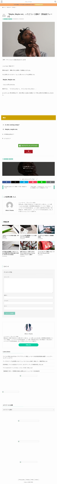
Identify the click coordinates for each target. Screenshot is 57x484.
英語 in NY (6, 159)
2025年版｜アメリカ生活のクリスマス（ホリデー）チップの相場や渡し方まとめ (23, 364)
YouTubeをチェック (38, 4)
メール (6, 300)
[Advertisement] (28, 104)
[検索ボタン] (55, 1)
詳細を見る (28, 344)
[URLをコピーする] (50, 182)
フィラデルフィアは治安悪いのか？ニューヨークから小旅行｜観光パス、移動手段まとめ (25, 361)
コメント (6, 276)
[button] (6, 182)
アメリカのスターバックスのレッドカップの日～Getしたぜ (17, 367)
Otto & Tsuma (9, 210)
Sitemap (27, 479)
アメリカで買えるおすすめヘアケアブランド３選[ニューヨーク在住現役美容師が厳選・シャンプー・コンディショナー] (28, 357)
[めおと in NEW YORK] (28, 1)
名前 (5, 295)
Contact (36, 479)
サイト (5, 306)
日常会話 (11, 159)
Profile (32, 479)
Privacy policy (22, 479)
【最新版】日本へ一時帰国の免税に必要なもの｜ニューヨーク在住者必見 (21, 371)
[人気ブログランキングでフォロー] (28, 146)
